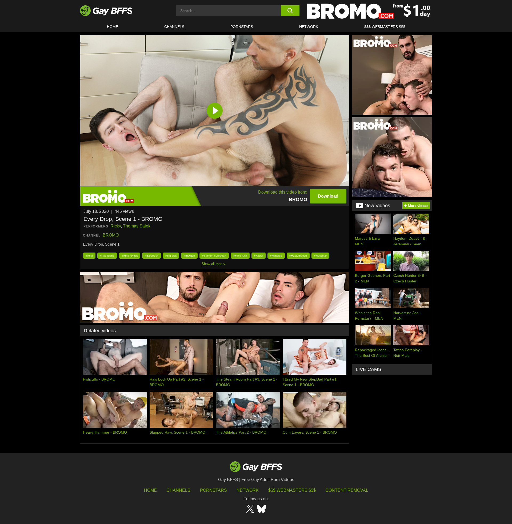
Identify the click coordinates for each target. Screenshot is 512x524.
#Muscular (320, 255)
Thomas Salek (136, 226)
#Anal (89, 255)
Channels (178, 490)
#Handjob (276, 255)
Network (308, 27)
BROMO (111, 235)
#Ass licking (107, 255)
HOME (112, 27)
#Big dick (171, 255)
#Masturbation (298, 255)
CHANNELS (174, 27)
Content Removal (346, 490)
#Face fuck (240, 255)
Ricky (115, 226)
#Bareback (151, 255)
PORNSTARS (241, 27)
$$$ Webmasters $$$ (384, 27)
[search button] (290, 10)
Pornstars (213, 490)
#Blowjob (189, 255)
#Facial (258, 255)
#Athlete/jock (130, 255)
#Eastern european (214, 255)
